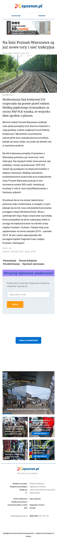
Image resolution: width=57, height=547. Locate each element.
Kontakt (42, 15)
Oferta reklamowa (20, 499)
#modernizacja (11, 263)
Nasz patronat (35, 499)
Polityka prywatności (19, 502)
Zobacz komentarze (28, 340)
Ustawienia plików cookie (17, 505)
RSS (25, 508)
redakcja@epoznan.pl (19, 516)
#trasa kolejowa (28, 260)
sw (10, 248)
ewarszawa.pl (28, 533)
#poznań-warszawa (33, 263)
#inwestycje (9, 260)
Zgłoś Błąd (16, 15)
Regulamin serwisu (37, 505)
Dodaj (15, 304)
